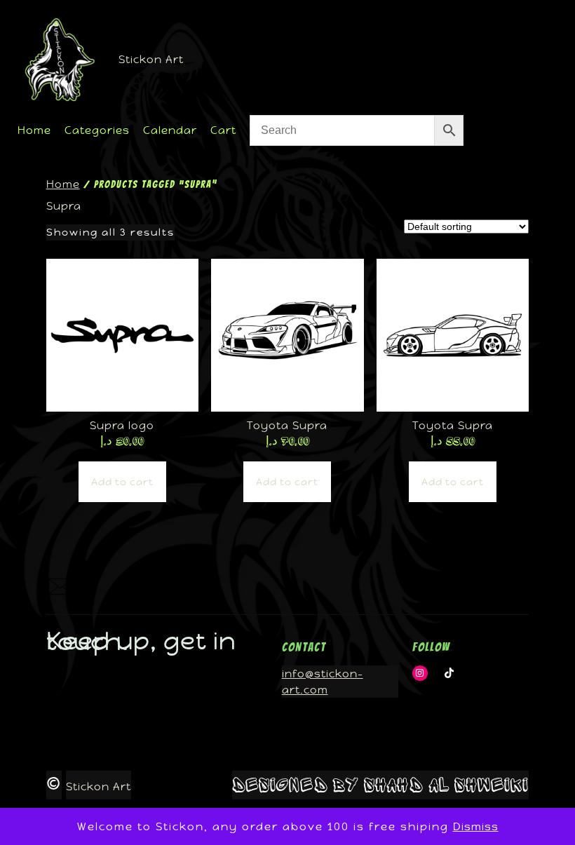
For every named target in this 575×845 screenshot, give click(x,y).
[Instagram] (420, 673)
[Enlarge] (49, 596)
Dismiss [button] (476, 826)
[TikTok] (449, 673)
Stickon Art (151, 59)
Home (63, 184)
